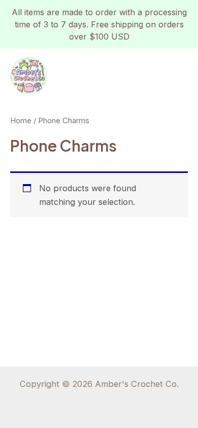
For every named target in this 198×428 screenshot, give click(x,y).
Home (20, 120)
